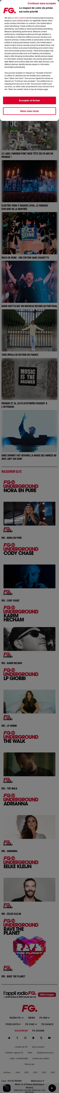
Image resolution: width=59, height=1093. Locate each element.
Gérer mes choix (29, 111)
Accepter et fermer (29, 100)
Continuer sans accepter (42, 3)
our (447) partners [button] (18, 17)
